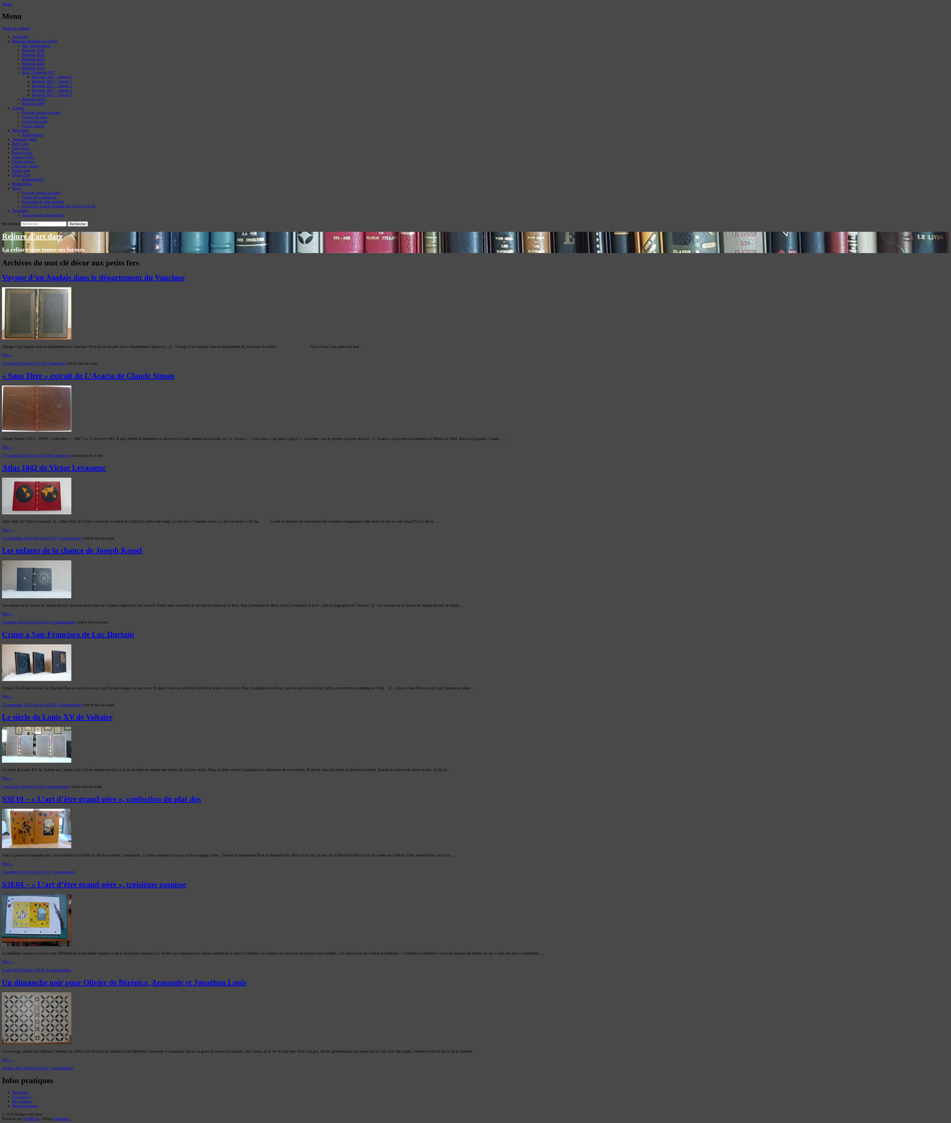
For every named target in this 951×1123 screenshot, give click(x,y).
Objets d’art (21, 175)
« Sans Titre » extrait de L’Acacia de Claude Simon (88, 375)
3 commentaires (69, 538)
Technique (20, 211)
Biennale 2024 (33, 54)
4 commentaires (63, 622)
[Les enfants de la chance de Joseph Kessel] (36, 597)
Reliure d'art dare (32, 236)
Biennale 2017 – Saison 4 (52, 90)
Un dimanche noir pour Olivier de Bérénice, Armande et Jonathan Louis (124, 982)
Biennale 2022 (33, 59)
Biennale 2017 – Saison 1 (52, 77)
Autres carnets (33, 126)
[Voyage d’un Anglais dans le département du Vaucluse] (36, 338)
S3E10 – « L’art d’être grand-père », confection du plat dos (101, 798)
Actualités (19, 37)
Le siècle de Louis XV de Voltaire (57, 716)
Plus (8, 355)
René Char (20, 144)
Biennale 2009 (33, 104)
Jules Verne (21, 148)
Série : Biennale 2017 (38, 72)
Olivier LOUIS (34, 363)
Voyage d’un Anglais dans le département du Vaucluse (93, 277)
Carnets (18, 108)
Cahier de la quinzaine (39, 197)
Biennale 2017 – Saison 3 (52, 86)
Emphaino (61, 1119)
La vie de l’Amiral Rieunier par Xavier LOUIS (58, 206)
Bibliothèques (32, 135)
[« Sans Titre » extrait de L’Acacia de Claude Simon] (36, 430)
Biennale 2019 (33, 68)
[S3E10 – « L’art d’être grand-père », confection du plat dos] (36, 847)
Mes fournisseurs (25, 1106)
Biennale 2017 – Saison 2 (52, 81)
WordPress (31, 1119)
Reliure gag (21, 170)
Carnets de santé (34, 121)
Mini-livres (20, 130)
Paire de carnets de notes (41, 112)
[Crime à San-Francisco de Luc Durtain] (36, 680)
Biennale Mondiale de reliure (34, 41)
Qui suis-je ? (21, 1097)
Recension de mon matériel (43, 202)
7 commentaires (63, 872)
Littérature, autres (25, 166)
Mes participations (36, 46)
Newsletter (20, 1092)
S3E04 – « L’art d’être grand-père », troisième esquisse (94, 884)
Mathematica (22, 184)
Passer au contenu (16, 28)
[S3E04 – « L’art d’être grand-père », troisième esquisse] (36, 945)
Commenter (56, 363)
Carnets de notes (35, 117)
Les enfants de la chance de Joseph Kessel (72, 550)
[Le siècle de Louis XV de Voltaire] (36, 761)
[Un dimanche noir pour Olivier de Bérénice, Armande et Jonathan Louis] (36, 1043)
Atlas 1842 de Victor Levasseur (54, 467)
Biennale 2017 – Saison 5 (52, 95)
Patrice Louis (22, 153)
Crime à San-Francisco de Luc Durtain (68, 634)
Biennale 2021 (33, 63)
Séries (16, 188)
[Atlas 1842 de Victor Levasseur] (36, 513)
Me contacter (22, 1101)
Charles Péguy (23, 157)
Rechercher (11, 224)
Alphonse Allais (24, 139)
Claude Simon (23, 161)
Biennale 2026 (33, 50)
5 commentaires (57, 786)
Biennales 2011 (34, 99)
